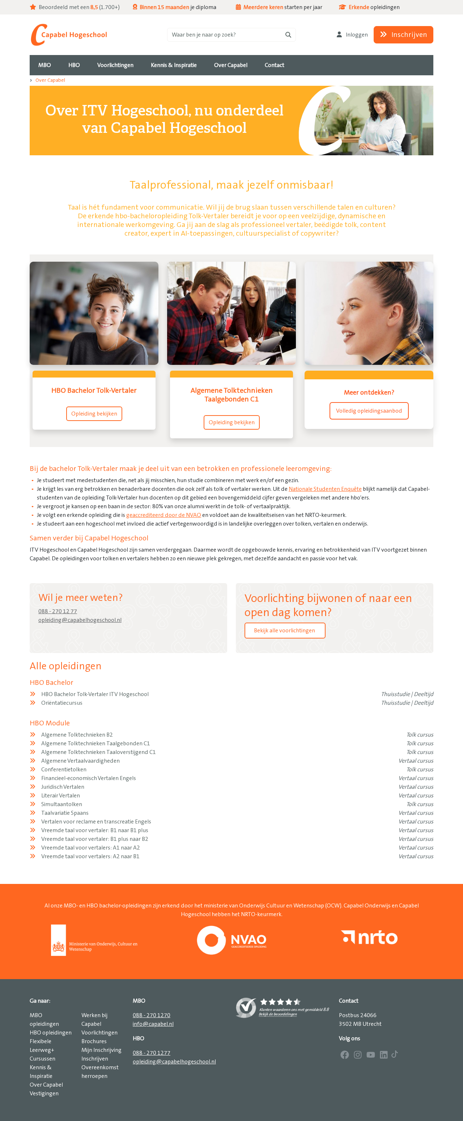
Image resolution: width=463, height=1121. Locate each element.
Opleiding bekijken (94, 413)
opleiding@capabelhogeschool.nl (80, 620)
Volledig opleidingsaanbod (369, 411)
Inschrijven (408, 35)
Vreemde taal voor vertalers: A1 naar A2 (90, 847)
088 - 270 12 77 (57, 611)
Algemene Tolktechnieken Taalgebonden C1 (95, 743)
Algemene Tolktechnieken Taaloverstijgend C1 (98, 752)
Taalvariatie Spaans (65, 813)
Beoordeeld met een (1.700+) (79, 7)
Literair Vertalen (60, 795)
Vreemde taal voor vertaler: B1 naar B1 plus (94, 830)
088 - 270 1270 (151, 1015)
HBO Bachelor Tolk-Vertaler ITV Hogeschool (95, 694)
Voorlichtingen (99, 1032)
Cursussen (42, 1058)
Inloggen (356, 34)
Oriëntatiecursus (61, 703)
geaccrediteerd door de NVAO (163, 515)
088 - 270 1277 (151, 1053)
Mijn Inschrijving (101, 1050)
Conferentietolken (63, 769)
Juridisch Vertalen (62, 787)
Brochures (94, 1041)
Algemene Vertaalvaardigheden (80, 761)
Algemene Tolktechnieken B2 (77, 735)
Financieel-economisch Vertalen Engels (88, 778)
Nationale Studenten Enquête (325, 489)
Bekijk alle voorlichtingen (285, 630)
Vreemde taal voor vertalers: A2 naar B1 (90, 856)
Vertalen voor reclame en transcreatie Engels (96, 821)
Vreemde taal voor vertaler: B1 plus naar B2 (94, 839)
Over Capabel (50, 80)
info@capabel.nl (153, 1024)
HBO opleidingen (51, 1032)
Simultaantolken (61, 804)
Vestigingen (44, 1093)
